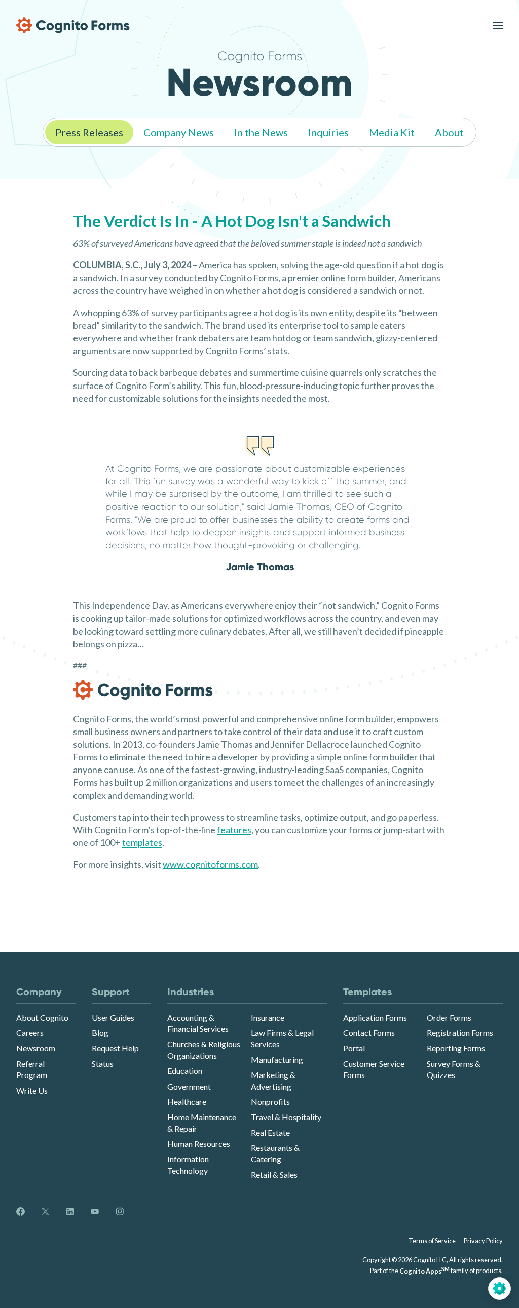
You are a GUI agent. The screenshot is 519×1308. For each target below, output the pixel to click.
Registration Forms (460, 1032)
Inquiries (328, 132)
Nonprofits (270, 1101)
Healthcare (186, 1101)
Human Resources (198, 1143)
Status (103, 1063)
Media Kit (392, 132)
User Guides (113, 1017)
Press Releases (89, 132)
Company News (178, 132)
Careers (30, 1032)
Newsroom (35, 1048)
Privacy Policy (483, 1241)
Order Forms (449, 1017)
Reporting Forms (456, 1048)
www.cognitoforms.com (210, 864)
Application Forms (375, 1017)
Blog (100, 1032)
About (449, 132)
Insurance (267, 1017)
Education (184, 1070)
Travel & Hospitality (286, 1117)
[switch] (498, 25)
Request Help (115, 1048)
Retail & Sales (274, 1174)
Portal (354, 1048)
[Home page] (73, 25)
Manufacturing (277, 1059)
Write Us (32, 1090)
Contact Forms (369, 1032)
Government (189, 1086)
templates (142, 842)
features (234, 829)
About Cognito (42, 1017)
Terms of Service (432, 1241)
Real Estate (270, 1132)
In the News (261, 132)
